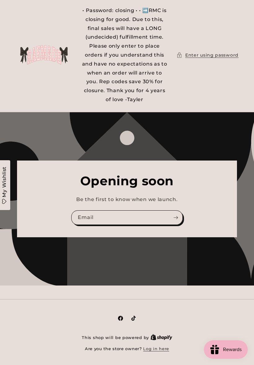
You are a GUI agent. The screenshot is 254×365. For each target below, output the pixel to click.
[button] (208, 55)
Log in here (156, 348)
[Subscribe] (175, 217)
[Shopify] (161, 337)
